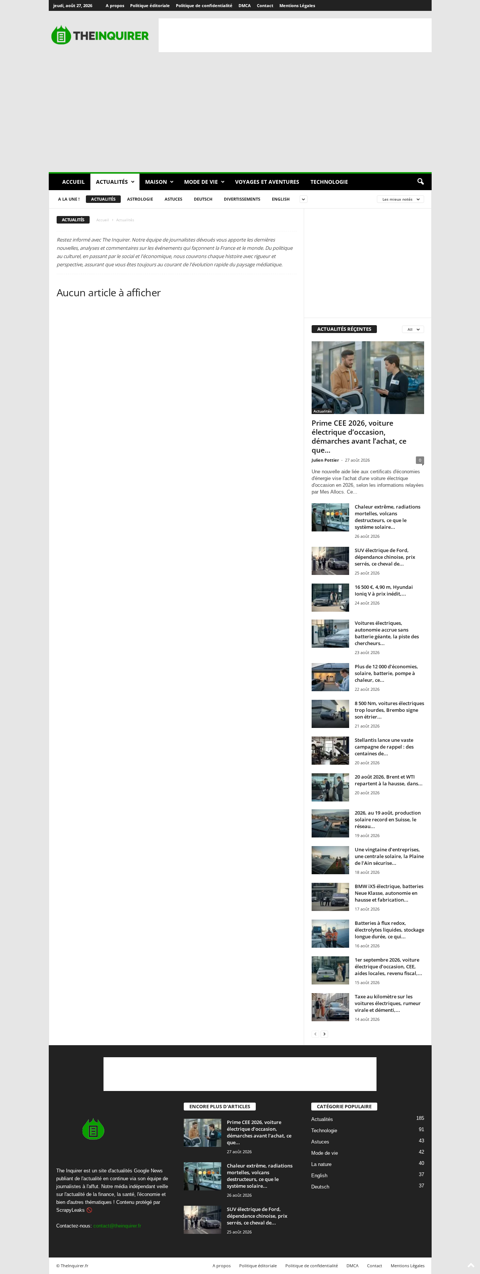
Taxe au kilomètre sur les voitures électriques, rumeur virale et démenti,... (388, 1003)
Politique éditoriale (150, 5)
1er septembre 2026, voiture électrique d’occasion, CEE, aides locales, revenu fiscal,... (388, 966)
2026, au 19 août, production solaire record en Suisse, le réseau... (388, 819)
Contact (265, 5)
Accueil (73, 181)
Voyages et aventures (267, 181)
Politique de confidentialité (204, 5)
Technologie (329, 181)
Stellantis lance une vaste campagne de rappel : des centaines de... (384, 747)
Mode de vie (201, 181)
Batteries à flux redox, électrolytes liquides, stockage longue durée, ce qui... (389, 930)
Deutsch (203, 199)
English (281, 199)
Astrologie (140, 199)
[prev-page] (315, 1034)
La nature (321, 1164)
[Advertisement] (295, 35)
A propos (115, 5)
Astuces (173, 199)
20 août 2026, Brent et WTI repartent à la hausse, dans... (389, 780)
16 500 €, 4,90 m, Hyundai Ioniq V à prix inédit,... (384, 590)
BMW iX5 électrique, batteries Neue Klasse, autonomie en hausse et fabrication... (389, 893)
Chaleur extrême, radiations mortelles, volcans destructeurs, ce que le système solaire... (387, 516)
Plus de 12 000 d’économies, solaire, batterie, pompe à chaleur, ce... (386, 673)
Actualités (112, 181)
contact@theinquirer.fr (117, 1226)
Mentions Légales (297, 5)
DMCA (244, 5)
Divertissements (242, 199)
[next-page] (324, 1034)
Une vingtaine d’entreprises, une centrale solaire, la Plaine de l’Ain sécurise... (389, 856)
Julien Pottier (325, 460)
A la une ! (69, 199)
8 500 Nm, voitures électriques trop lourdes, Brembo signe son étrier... (389, 710)
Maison (156, 181)
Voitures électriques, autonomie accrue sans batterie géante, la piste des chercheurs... (387, 633)
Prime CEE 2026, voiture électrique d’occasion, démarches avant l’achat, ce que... (359, 436)
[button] (420, 182)
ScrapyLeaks (70, 1210)
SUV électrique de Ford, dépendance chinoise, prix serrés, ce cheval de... (385, 557)
